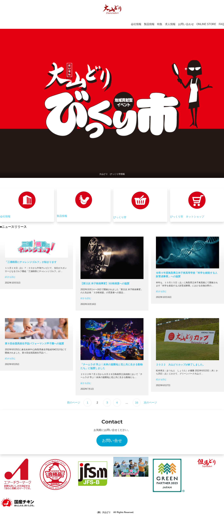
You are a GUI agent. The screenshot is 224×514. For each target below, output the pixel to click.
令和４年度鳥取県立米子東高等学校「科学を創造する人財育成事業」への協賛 (186, 274)
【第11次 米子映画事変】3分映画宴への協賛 (105, 283)
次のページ (150, 402)
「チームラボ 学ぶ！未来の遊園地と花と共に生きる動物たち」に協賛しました (112, 366)
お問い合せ (112, 440)
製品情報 (62, 216)
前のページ (73, 402)
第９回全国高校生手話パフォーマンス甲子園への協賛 (34, 343)
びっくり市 (119, 217)
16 (136, 402)
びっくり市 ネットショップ (187, 216)
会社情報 (5, 216)
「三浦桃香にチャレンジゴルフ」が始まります (31, 262)
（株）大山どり (103, 512)
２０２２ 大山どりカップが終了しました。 (180, 364)
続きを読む (10, 277)
